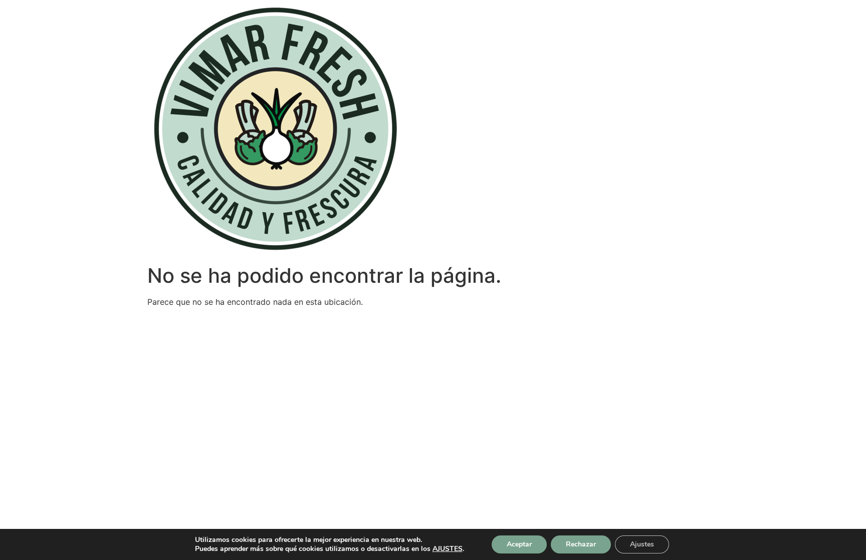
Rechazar (581, 544)
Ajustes (642, 544)
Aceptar (519, 544)
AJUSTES (447, 548)
